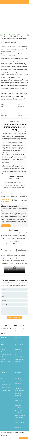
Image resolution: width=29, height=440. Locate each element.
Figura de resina (18, 349)
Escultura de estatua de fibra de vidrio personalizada (20, 425)
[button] (27, 197)
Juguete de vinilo (19, 344)
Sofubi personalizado (20, 415)
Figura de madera (19, 359)
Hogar (2, 342)
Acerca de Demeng (5, 361)
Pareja (2, 344)
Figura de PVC (18, 347)
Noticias (3, 359)
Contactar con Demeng (6, 364)
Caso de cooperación (6, 354)
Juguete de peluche (19, 356)
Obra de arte (4, 347)
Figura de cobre (18, 361)
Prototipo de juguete (19, 342)
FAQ (2, 356)
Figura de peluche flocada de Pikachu (7, 333)
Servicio (3, 351)
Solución (3, 349)
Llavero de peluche (19, 331)
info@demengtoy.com (6, 390)
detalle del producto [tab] (14, 121)
